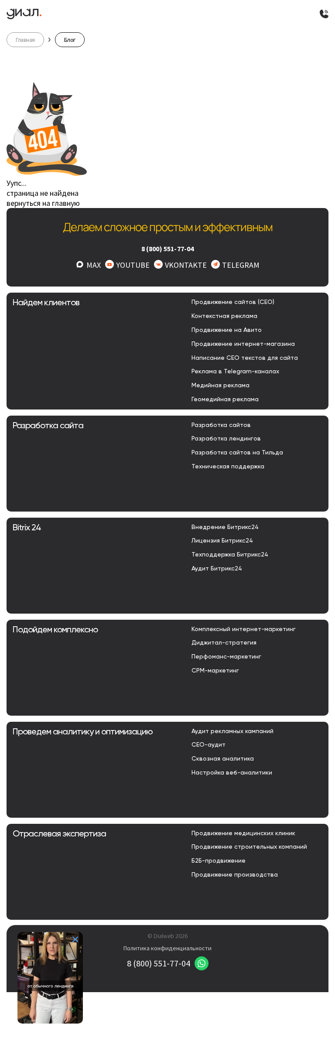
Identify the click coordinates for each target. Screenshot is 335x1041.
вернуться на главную (43, 203)
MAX (93, 265)
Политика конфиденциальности (167, 948)
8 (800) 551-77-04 (167, 248)
